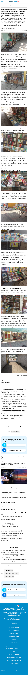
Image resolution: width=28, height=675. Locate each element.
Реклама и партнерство (14, 657)
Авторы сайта (14, 663)
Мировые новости (14, 633)
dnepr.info (24, 375)
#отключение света (9, 576)
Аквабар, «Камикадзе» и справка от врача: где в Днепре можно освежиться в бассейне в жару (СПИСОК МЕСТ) (13, 391)
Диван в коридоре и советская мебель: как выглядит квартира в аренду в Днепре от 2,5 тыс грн (13, 396)
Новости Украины (14, 630)
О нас (14, 645)
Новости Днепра (14, 627)
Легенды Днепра (14, 636)
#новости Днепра (15, 431)
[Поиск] (26, 1)
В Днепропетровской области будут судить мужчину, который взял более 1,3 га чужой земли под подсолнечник (13, 555)
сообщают (5, 492)
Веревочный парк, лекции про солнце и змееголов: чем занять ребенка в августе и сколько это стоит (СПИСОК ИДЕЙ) (14, 416)
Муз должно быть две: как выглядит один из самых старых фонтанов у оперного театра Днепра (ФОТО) (14, 411)
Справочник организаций (14, 660)
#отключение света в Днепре (11, 573)
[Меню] (2, 1)
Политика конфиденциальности (12, 647)
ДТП (14, 651)
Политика (14, 642)
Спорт (14, 639)
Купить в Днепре (14, 654)
